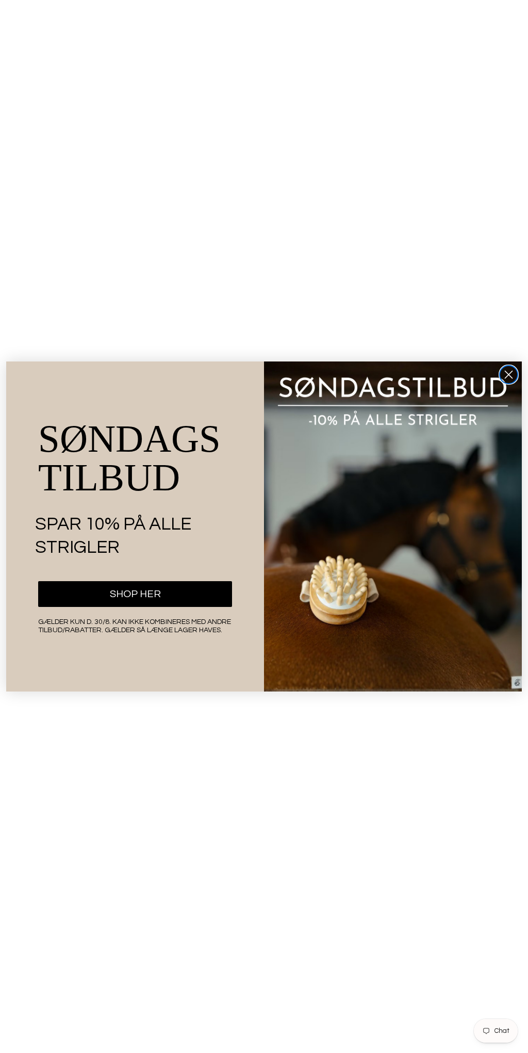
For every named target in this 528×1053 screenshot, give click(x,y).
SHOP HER (135, 594)
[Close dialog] (509, 375)
